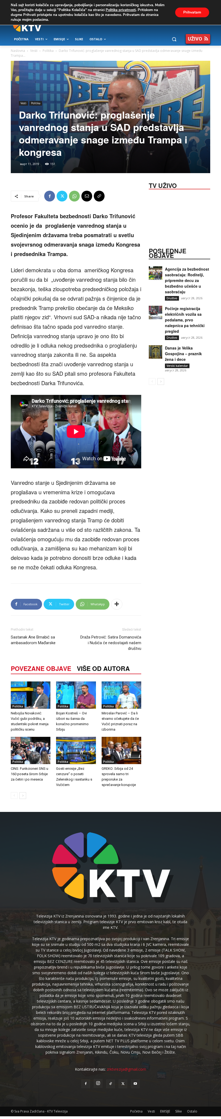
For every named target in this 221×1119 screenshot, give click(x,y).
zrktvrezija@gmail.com (126, 1069)
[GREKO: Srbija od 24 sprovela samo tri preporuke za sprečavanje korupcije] (121, 750)
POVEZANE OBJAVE (41, 668)
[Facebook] (49, 196)
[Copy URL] (99, 196)
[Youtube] (135, 1084)
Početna (136, 1111)
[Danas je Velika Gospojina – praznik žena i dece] (155, 352)
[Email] (86, 196)
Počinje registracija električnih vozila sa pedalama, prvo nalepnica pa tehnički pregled (185, 320)
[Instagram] (98, 1083)
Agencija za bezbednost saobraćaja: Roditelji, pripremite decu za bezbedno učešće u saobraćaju (187, 280)
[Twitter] (62, 196)
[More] (116, 604)
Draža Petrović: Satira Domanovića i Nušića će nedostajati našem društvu (110, 643)
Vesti (33, 50)
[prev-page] (14, 795)
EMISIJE (165, 1111)
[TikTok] (110, 1084)
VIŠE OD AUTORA (103, 668)
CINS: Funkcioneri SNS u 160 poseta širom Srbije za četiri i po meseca (29, 774)
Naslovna (18, 50)
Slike (178, 1111)
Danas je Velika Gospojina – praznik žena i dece (183, 353)
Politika (48, 50)
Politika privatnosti (121, 10)
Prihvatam (192, 12)
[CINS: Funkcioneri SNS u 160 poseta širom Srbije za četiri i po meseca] (30, 750)
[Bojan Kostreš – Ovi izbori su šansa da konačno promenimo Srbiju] (76, 695)
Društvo (172, 298)
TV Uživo (163, 185)
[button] (174, 39)
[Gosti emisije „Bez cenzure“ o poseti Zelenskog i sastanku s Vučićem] (76, 750)
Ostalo (192, 1111)
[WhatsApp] (74, 196)
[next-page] (22, 795)
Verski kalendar (177, 366)
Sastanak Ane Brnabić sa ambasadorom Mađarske (33, 640)
